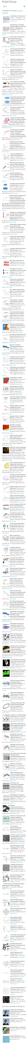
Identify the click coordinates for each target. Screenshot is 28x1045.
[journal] (15, 20)
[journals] (18, 742)
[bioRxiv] (22, 105)
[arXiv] (3, 57)
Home (5, 6)
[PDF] (11, 20)
